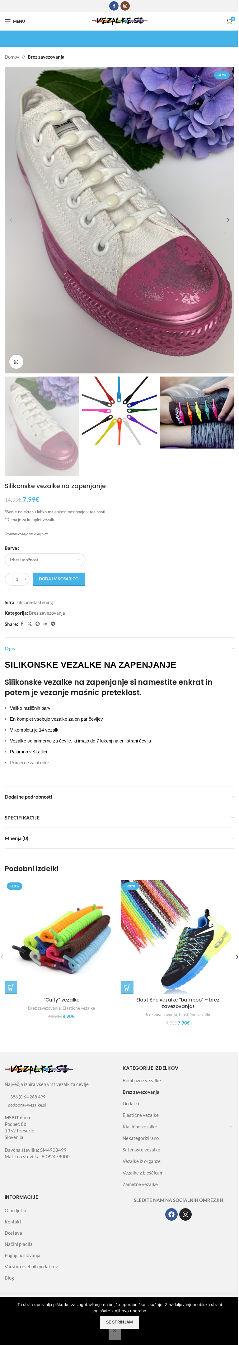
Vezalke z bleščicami (144, 1172)
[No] (115, 1333)
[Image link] (39, 1069)
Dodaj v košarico (58, 578)
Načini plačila (19, 1244)
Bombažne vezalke (142, 1080)
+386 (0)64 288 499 (26, 1096)
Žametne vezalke (140, 1184)
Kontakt (13, 1221)
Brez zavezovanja (46, 57)
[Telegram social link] (53, 624)
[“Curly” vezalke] (61, 937)
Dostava (13, 1233)
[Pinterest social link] (38, 624)
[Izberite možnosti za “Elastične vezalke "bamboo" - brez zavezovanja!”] (127, 987)
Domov (12, 57)
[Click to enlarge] (16, 362)
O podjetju (15, 1210)
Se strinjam (119, 1321)
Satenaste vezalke (141, 1149)
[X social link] (30, 624)
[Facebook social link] (114, 6)
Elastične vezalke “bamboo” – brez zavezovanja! (177, 1003)
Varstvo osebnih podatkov (31, 1266)
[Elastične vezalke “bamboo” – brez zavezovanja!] (177, 937)
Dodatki (131, 1103)
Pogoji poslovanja (22, 1255)
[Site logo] (120, 20)
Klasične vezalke (140, 1126)
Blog (9, 1277)
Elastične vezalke (79, 1008)
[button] (11, 220)
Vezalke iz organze (142, 1161)
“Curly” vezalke (61, 1000)
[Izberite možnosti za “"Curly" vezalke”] (11, 987)
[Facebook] (171, 1214)
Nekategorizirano (141, 1138)
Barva (11, 548)
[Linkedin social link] (45, 624)
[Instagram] (185, 1214)
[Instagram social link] (125, 6)
